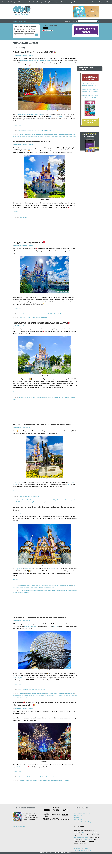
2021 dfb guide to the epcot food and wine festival (33, 134)
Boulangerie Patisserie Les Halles (55, 693)
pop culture (19, 569)
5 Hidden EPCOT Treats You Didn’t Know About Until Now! (39, 617)
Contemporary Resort (25, 585)
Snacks (41, 314)
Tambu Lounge (49, 502)
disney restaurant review (56, 585)
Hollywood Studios (64, 590)
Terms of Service (78, 819)
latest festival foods (30, 626)
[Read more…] (17, 125)
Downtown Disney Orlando (30, 587)
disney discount (36, 317)
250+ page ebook (59, 116)
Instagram (61, 136)
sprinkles (26, 592)
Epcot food (20, 136)
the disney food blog (18, 5)
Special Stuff (47, 314)
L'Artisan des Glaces (69, 695)
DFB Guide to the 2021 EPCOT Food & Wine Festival (36, 60)
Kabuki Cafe (31, 695)
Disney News (22, 130)
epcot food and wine (30, 136)
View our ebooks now (19, 826)
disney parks (29, 130)
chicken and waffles (62, 500)
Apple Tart (22, 693)
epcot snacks (40, 136)
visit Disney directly (86, 839)
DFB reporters (19, 482)
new (49, 626)
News (26, 217)
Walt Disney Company (88, 833)
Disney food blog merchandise (34, 780)
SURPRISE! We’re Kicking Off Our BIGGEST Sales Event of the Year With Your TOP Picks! (44, 704)
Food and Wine (54, 136)
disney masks (47, 780)
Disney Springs (67, 585)
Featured (40, 130)
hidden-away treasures (19, 678)
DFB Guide (50, 134)
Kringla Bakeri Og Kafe (56, 695)
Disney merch (54, 780)
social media (68, 136)
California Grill (24, 590)
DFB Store (28, 317)
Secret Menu (27, 502)
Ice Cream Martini (23, 695)
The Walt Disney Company (81, 837)
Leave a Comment (28, 55)
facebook (46, 136)
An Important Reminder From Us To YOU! (31, 141)
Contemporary (32, 590)
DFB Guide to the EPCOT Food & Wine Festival (29, 114)
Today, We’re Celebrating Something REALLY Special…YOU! (40, 322)
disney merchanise (64, 780)
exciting (55, 626)
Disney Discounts (23, 397)
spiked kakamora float (38, 502)
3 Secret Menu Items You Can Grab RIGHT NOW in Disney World (42, 424)
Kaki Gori (38, 695)
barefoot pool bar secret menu (39, 500)
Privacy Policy (77, 817)
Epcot (35, 130)
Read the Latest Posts (19, 21)
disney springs (47, 590)
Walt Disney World (48, 130)
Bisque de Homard (31, 693)
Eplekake (15, 695)
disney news (57, 134)
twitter (74, 136)
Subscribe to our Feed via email (82, 850)
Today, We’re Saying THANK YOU (28, 242)
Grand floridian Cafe (18, 502)
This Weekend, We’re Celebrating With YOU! (33, 52)
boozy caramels (40, 693)
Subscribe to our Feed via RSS (82, 848)
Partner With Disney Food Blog (82, 822)
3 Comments (26, 427)
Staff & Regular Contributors (82, 813)
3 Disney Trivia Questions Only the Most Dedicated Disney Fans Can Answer (44, 508)
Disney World (64, 134)
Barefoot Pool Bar (25, 500)
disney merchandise (34, 397)
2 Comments (26, 620)
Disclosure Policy (78, 815)
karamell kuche (45, 695)
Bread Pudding (52, 500)
